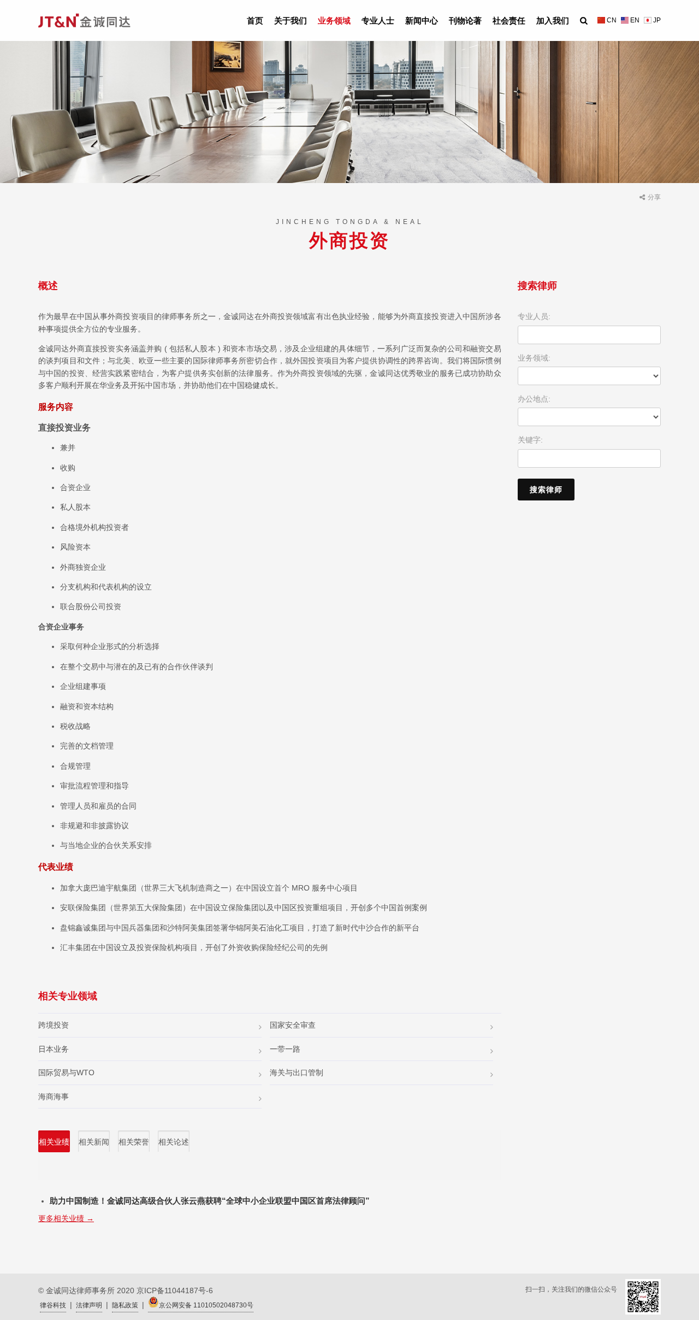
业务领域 (334, 20)
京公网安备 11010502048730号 (206, 1305)
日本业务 (53, 1049)
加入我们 (552, 20)
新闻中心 (421, 20)
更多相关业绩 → (66, 1218)
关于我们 (290, 20)
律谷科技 (53, 1305)
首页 (255, 20)
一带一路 (285, 1049)
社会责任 (509, 20)
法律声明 (89, 1305)
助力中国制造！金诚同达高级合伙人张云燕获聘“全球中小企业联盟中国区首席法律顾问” (210, 1200)
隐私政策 (125, 1305)
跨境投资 (53, 1025)
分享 (654, 197)
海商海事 (53, 1096)
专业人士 (378, 20)
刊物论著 (465, 20)
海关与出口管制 (296, 1072)
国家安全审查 (293, 1025)
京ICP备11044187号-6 (175, 1290)
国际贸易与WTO (66, 1072)
